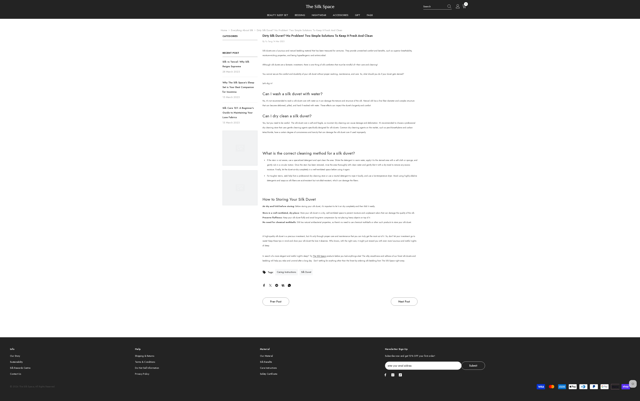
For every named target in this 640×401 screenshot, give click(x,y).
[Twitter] (270, 285)
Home (224, 30)
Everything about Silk (242, 30)
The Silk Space (319, 256)
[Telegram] (276, 285)
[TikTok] (400, 374)
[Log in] (458, 6)
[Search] (437, 6)
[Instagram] (392, 374)
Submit (473, 366)
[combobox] (434, 6)
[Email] (283, 285)
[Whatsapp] (289, 285)
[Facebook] (264, 285)
